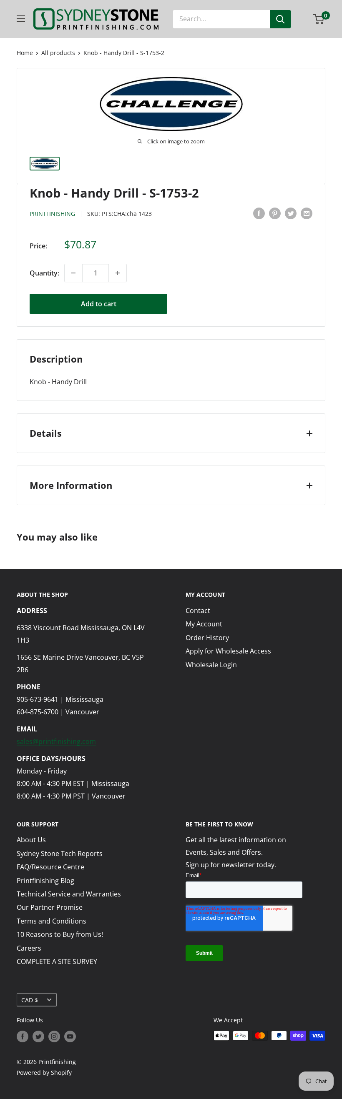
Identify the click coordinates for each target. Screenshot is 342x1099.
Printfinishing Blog (45, 880)
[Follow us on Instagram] (54, 1036)
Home (25, 53)
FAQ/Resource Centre (50, 866)
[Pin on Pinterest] (275, 213)
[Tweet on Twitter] (291, 213)
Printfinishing (52, 214)
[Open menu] (21, 18)
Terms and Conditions (51, 921)
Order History (207, 637)
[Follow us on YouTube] (70, 1036)
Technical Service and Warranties (69, 894)
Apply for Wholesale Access (228, 651)
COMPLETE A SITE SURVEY (57, 961)
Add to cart (98, 303)
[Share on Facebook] (259, 213)
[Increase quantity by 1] (117, 273)
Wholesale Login (211, 664)
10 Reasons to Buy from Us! (60, 934)
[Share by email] (306, 213)
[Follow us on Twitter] (38, 1036)
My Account (204, 623)
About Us (31, 839)
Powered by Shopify (44, 1072)
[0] (319, 19)
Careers (29, 948)
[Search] (280, 19)
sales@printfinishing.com (56, 741)
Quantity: (44, 273)
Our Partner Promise (50, 907)
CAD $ (29, 1000)
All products (58, 53)
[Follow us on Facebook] (22, 1036)
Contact (198, 610)
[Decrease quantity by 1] (73, 273)
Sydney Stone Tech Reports (60, 853)
